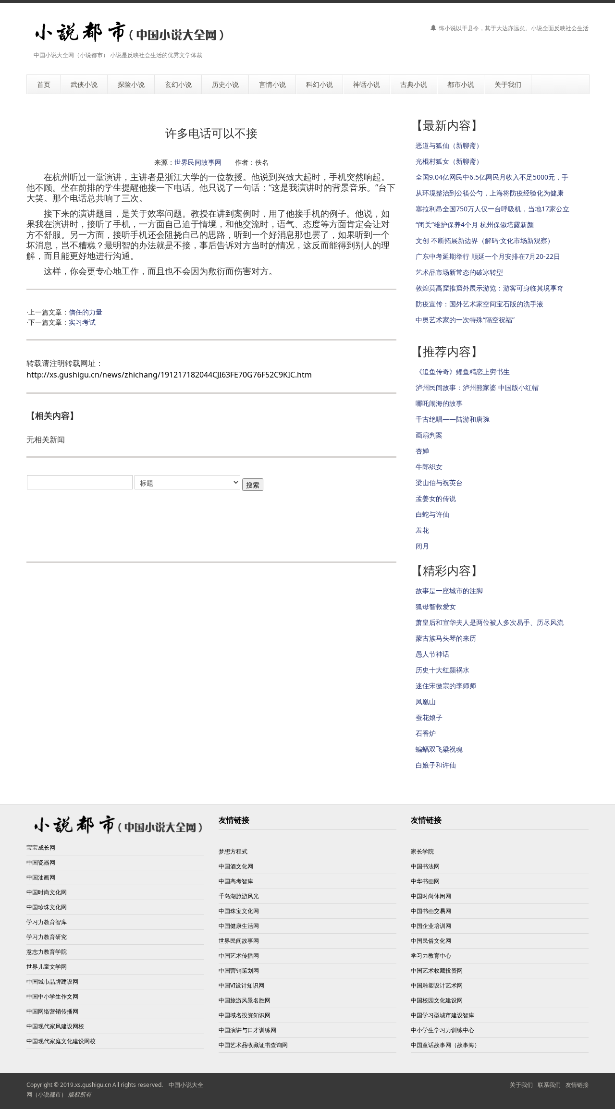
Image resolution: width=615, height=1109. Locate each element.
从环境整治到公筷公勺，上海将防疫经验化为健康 (490, 192)
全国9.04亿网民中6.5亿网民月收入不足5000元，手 (492, 177)
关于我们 (521, 1085)
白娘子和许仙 (436, 764)
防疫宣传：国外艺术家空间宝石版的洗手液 (479, 303)
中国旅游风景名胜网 (245, 1000)
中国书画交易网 (431, 911)
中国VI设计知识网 (241, 985)
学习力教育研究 (46, 937)
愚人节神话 (432, 653)
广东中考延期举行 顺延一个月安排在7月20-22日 (488, 256)
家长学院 (422, 851)
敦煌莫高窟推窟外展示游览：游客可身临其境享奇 (490, 287)
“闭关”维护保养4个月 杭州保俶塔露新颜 (475, 224)
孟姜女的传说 (436, 498)
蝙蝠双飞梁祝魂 (439, 749)
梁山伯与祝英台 (439, 482)
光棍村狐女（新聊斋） (449, 161)
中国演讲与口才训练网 (247, 1030)
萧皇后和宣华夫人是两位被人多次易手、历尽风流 (490, 622)
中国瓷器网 (40, 862)
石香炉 (426, 733)
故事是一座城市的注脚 (449, 590)
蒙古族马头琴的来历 (446, 638)
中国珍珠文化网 (46, 907)
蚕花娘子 (429, 717)
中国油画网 (40, 877)
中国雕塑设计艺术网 (437, 985)
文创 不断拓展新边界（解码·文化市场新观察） (485, 240)
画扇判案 (429, 434)
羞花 (422, 530)
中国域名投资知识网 (245, 1015)
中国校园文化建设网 (437, 1000)
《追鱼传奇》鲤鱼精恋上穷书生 (463, 371)
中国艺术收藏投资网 (437, 970)
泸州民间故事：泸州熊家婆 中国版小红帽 (477, 387)
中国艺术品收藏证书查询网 (253, 1045)
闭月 (422, 545)
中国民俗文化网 (431, 941)
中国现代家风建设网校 (55, 1026)
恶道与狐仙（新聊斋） (449, 145)
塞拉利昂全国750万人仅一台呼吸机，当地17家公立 (492, 208)
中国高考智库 (236, 881)
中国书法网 (425, 866)
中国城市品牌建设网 (52, 981)
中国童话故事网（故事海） (445, 1045)
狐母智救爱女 (436, 606)
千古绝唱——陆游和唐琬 (453, 419)
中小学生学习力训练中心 (442, 1030)
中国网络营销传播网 (52, 1011)
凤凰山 (426, 701)
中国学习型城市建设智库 (442, 1015)
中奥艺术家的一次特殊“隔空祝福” (465, 319)
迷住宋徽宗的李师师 (446, 685)
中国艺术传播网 (239, 955)
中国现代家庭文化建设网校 (61, 1041)
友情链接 (426, 820)
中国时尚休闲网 (431, 896)
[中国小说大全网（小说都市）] (126, 32)
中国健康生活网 (239, 926)
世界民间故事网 (197, 162)
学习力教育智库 (46, 922)
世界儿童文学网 (46, 967)
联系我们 (549, 1085)
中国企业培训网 (431, 926)
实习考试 (82, 322)
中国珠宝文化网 (239, 911)
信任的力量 (85, 312)
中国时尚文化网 (46, 892)
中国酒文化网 (236, 866)
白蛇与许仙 (432, 514)
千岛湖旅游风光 (239, 896)
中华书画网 (425, 881)
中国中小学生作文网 (52, 996)
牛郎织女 (429, 466)
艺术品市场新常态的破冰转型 (459, 272)
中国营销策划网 (239, 970)
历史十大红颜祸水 (442, 669)
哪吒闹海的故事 (439, 403)
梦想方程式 (233, 851)
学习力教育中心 (431, 955)
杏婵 (422, 450)
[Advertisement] (211, 521)
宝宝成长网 (40, 847)
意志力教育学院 (46, 952)
